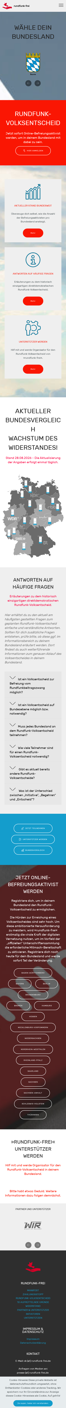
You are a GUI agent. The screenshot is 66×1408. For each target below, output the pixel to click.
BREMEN (18, 1005)
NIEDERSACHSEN (33, 1038)
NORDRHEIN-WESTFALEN (33, 1049)
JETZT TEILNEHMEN (35, 828)
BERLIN (46, 984)
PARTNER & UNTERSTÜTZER (33, 1310)
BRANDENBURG (33, 995)
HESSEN (33, 1016)
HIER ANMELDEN (35, 150)
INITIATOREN (33, 1314)
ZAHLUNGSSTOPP (33, 1294)
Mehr (33, 233)
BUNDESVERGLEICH (35, 850)
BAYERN (20, 984)
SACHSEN (33, 1082)
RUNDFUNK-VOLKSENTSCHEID (33, 1298)
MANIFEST (33, 1290)
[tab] (33, 685)
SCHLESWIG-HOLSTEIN (33, 1104)
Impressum (33, 1338)
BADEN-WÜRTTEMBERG (33, 973)
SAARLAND (33, 1071)
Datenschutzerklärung (33, 1342)
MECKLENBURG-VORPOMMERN (33, 1027)
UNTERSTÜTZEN (33, 1317)
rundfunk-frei (21, 5)
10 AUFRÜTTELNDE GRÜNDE (33, 1302)
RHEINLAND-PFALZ (33, 1060)
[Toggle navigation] (61, 5)
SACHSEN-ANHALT (33, 1093)
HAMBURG (47, 1005)
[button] (28, 83)
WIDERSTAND (33, 1306)
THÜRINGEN (33, 1115)
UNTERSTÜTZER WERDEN (35, 839)
